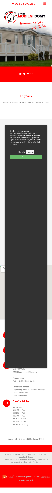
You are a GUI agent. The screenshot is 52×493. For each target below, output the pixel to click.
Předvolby (22, 152)
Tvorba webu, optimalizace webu (27, 477)
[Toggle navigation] (44, 3)
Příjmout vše (26, 157)
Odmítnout (29, 152)
